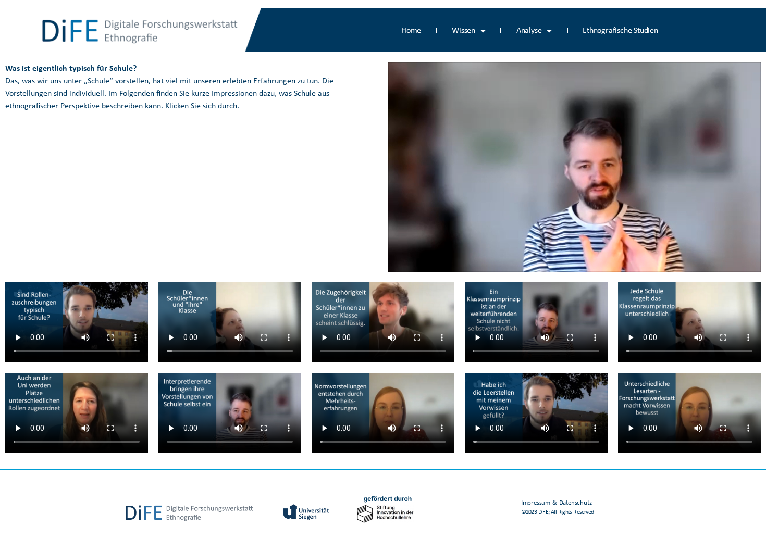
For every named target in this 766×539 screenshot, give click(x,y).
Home (411, 31)
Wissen (463, 31)
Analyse (529, 31)
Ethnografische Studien (620, 31)
